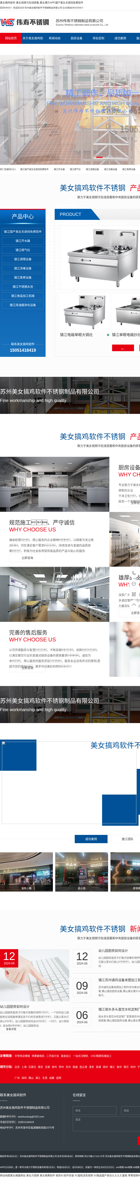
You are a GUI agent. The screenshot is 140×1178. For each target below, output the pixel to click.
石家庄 (32, 1066)
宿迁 (126, 1066)
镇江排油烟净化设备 (23, 305)
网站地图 (5, 1175)
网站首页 (11, 38)
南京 (40, 1066)
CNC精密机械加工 (101, 1055)
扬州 (105, 1066)
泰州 (119, 1066)
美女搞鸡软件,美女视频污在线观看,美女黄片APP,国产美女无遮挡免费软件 (41, 2)
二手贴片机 (52, 1055)
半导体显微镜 (22, 1055)
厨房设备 (76, 38)
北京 (17, 1066)
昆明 (58, 1077)
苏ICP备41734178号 (94, 1156)
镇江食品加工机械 (22, 295)
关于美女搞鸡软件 (33, 44)
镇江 (112, 1066)
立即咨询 (27, 557)
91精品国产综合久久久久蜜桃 (110, 1175)
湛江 (37, 1077)
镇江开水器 (59, 169)
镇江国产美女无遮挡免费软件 (34, 169)
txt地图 (136, 1167)
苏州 (68, 1066)
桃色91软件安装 (65, 1175)
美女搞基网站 (18, 1175)
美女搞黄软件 (47, 1175)
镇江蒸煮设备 (128, 169)
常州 (61, 1066)
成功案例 (120, 38)
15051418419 (134, 573)
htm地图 (128, 1167)
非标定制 (98, 38)
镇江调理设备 (92, 169)
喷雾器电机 (38, 1055)
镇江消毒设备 (110, 169)
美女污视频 (32, 1175)
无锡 (47, 1066)
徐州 (54, 1066)
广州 (17, 1077)
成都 (51, 1077)
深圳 (24, 1077)
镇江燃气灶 (75, 169)
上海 (24, 1066)
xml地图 (120, 1167)
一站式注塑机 (80, 1055)
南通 (75, 1066)
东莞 (44, 1077)
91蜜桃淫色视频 (84, 1175)
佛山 (31, 1077)
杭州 (133, 1066)
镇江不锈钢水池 (23, 286)
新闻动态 (55, 38)
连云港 (83, 1066)
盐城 (98, 1066)
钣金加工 (66, 1055)
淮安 (91, 1066)
